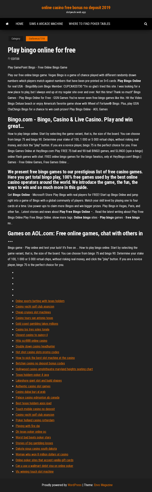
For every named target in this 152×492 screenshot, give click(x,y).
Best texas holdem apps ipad (33, 403)
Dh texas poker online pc (31, 432)
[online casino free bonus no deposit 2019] (7, 24)
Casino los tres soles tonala (32, 329)
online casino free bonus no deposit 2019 (76, 7)
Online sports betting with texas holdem (40, 301)
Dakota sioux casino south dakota (36, 449)
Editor (15, 58)
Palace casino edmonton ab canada (37, 397)
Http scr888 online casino (31, 341)
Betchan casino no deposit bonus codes (40, 363)
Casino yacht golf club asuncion (35, 306)
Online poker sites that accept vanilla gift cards (44, 460)
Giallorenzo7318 (37, 38)
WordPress (75, 485)
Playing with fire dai (28, 426)
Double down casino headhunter (35, 346)
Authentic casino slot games (33, 386)
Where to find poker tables (89, 24)
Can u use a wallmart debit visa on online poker (44, 466)
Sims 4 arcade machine (46, 24)
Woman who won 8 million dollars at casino (42, 454)
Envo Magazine (103, 485)
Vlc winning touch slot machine (35, 471)
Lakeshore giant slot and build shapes (39, 380)
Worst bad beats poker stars (33, 437)
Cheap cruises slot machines (33, 312)
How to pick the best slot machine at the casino (45, 358)
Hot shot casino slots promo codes (37, 352)
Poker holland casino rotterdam (35, 420)
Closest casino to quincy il (32, 335)
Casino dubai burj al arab (31, 392)
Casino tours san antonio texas (34, 318)
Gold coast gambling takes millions (37, 324)
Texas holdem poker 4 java (32, 375)
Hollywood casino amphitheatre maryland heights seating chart (54, 369)
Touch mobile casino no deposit (35, 409)
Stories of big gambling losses (34, 443)
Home (19, 24)
